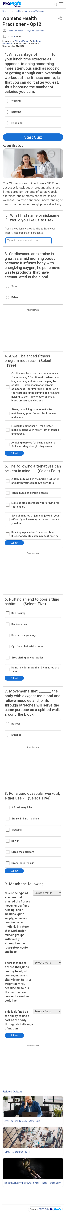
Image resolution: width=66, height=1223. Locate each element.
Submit (14, 453)
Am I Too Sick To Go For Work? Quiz (22, 1121)
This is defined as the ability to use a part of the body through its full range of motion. (19, 1020)
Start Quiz (33, 137)
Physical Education (35, 30)
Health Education (15, 30)
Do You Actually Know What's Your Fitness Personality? (32, 1183)
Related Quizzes (12, 1091)
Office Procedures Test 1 (17, 1152)
